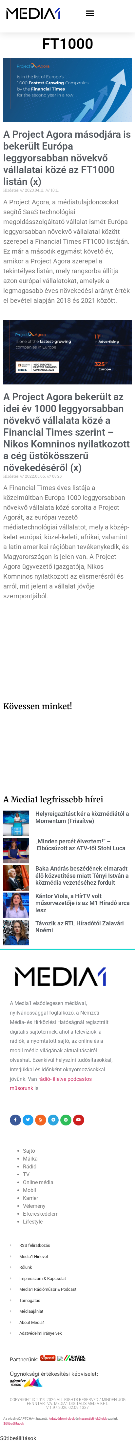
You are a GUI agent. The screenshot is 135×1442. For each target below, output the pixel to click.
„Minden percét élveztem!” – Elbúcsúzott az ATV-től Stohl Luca (80, 845)
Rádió (29, 1167)
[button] (90, 13)
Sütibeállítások (13, 1423)
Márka (30, 1159)
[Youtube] (78, 1120)
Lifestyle (33, 1222)
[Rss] (40, 1120)
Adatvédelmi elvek (62, 1418)
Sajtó (29, 1151)
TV (26, 1174)
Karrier (30, 1198)
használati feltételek (93, 1418)
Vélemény (34, 1206)
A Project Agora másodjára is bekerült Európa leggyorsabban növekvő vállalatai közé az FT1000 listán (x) (67, 158)
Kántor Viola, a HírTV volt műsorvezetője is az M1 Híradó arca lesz (82, 903)
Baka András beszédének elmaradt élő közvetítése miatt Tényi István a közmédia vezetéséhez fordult (82, 875)
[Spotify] (65, 1120)
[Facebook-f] (15, 1120)
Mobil (29, 1190)
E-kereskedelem (41, 1214)
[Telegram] (53, 1120)
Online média (38, 1182)
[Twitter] (28, 1120)
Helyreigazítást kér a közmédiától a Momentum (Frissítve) (82, 817)
